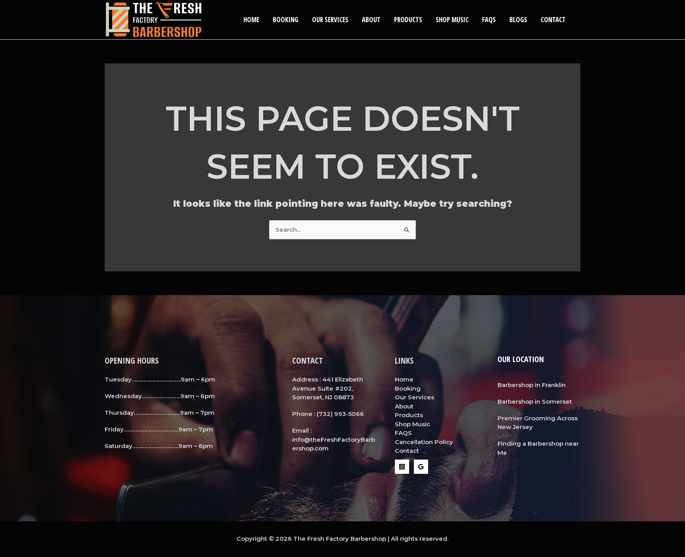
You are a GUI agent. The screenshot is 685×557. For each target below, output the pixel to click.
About (371, 19)
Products (408, 19)
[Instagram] (402, 467)
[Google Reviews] (421, 467)
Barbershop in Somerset (534, 401)
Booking (285, 19)
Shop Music (452, 19)
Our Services (330, 19)
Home (251, 19)
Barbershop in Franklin (531, 385)
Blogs (518, 19)
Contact (553, 19)
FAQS (489, 19)
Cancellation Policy (424, 442)
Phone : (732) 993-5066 (328, 414)
